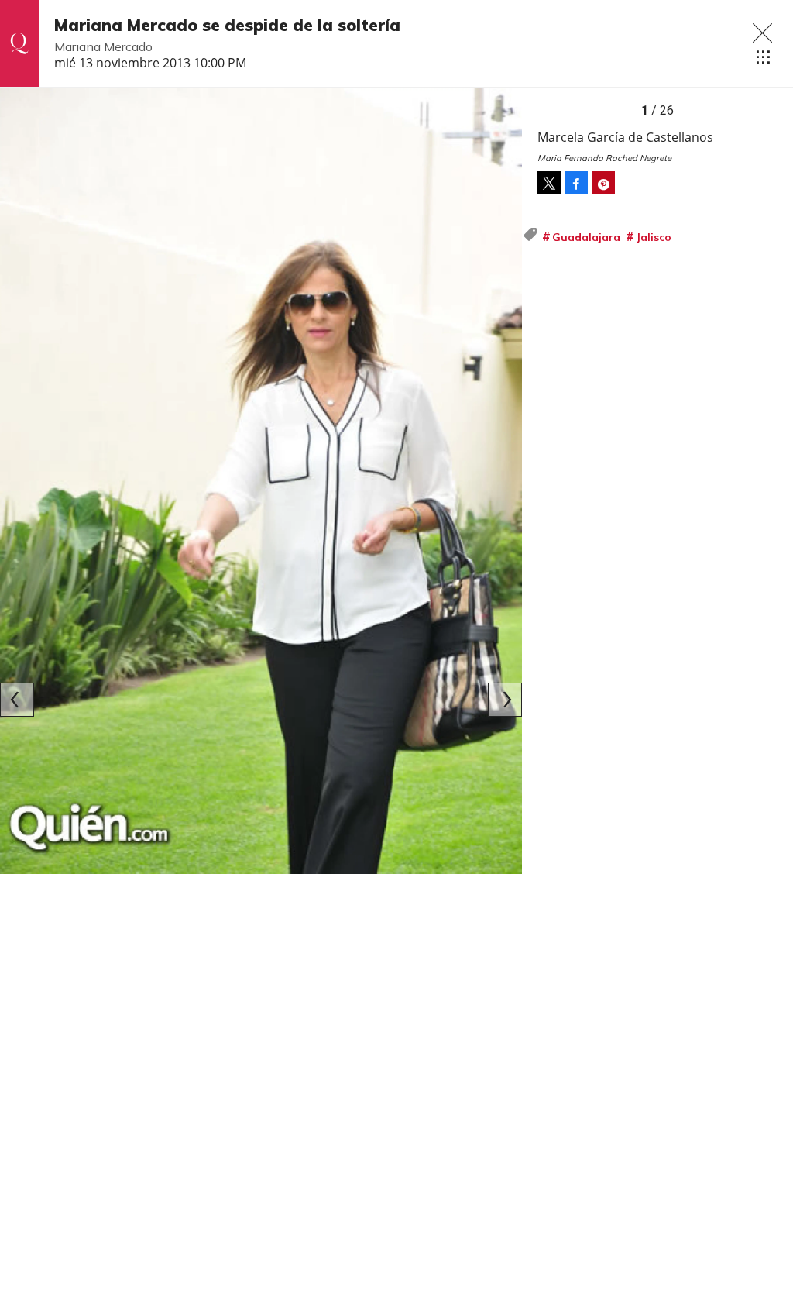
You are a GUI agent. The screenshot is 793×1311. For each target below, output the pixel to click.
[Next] (505, 700)
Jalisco (653, 237)
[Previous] (17, 700)
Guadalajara (586, 237)
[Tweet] (549, 182)
